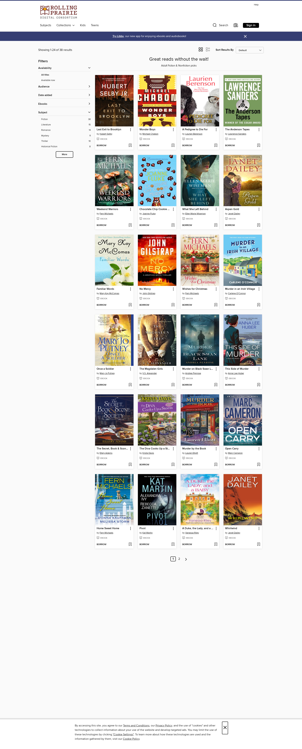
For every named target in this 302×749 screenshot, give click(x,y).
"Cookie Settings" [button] (123, 734)
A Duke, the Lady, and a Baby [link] (198, 528)
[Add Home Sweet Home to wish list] (130, 544)
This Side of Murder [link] (237, 369)
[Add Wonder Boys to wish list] (173, 145)
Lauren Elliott (191, 453)
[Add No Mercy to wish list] (173, 305)
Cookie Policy (131, 739)
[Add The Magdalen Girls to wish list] (173, 385)
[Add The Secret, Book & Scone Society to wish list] (130, 465)
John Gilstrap (148, 293)
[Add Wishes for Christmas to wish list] (216, 305)
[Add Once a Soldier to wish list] (130, 385)
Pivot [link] (142, 528)
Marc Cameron (235, 453)
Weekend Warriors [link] (107, 209)
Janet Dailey (234, 213)
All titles (45, 74)
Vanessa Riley (192, 532)
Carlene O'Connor (237, 293)
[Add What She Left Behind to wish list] (216, 225)
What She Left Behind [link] (195, 209)
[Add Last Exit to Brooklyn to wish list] (130, 145)
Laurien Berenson (193, 134)
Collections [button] (64, 25)
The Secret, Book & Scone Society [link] (113, 448)
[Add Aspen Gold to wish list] (258, 225)
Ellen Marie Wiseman (195, 213)
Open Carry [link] (232, 448)
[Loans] (236, 26)
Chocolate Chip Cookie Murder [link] (155, 209)
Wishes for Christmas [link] (194, 289)
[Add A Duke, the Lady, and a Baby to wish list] (216, 544)
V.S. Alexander (149, 373)
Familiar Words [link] (105, 289)
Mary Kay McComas (109, 293)
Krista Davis (148, 453)
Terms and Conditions (136, 725)
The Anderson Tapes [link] (237, 129)
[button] (220, 26)
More (64, 154)
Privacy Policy (164, 725)
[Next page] (186, 559)
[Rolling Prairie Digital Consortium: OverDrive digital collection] (58, 12)
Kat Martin (147, 532)
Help (256, 4)
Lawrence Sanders (237, 134)
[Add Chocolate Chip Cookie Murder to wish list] (173, 225)
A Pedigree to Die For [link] (195, 129)
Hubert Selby (106, 134)
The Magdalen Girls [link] (151, 369)
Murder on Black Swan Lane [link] (198, 369)
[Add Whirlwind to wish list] (258, 544)
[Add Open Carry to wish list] (258, 465)
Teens (95, 25)
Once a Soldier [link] (105, 369)
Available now (48, 80)
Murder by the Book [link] (194, 448)
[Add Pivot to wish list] (173, 544)
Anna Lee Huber (236, 373)
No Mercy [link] (145, 289)
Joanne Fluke (149, 213)
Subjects (45, 25)
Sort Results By (225, 50)
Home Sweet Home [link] (108, 528)
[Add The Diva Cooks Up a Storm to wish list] (173, 465)
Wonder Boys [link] (147, 129)
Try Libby (118, 36)
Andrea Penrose (193, 373)
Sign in (251, 25)
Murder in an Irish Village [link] (240, 289)
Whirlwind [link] (231, 528)
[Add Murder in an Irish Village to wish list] (258, 305)
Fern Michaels (106, 213)
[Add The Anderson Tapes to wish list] (258, 145)
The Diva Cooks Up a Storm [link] (155, 448)
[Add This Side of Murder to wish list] (258, 385)
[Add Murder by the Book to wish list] (216, 465)
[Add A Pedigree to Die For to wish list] (216, 145)
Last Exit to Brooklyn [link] (109, 129)
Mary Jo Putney (107, 373)
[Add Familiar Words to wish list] (130, 305)
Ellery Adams (106, 453)
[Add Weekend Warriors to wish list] (130, 225)
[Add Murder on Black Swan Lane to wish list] (216, 385)
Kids (83, 25)
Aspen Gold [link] (232, 209)
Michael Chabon (150, 134)
